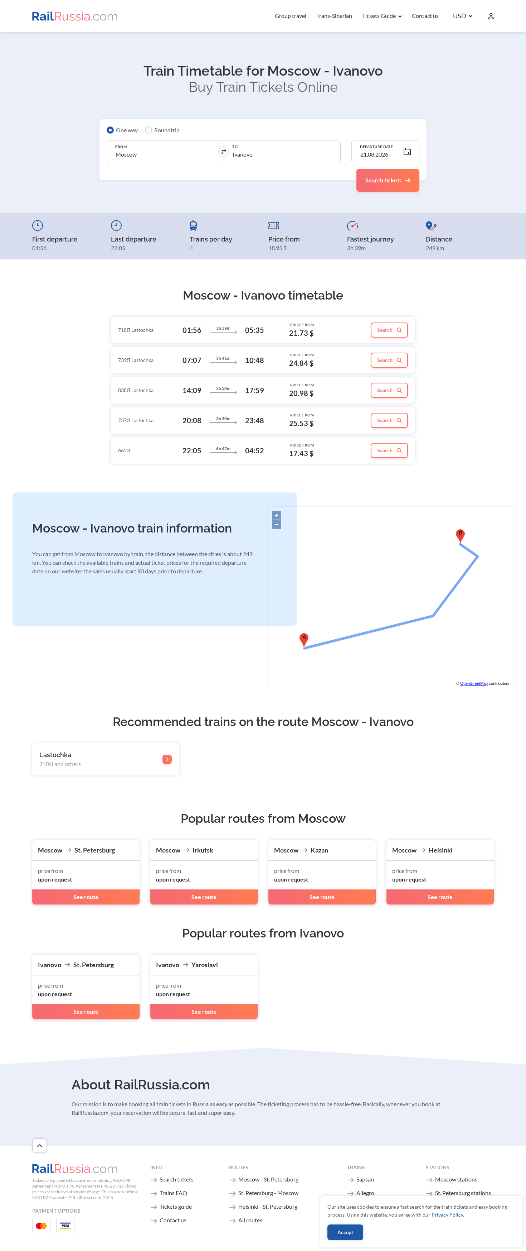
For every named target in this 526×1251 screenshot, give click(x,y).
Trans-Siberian (334, 15)
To (235, 146)
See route (85, 896)
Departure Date (376, 146)
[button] (462, 16)
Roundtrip (167, 129)
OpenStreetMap (474, 683)
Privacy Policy (447, 1215)
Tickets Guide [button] (379, 15)
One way (127, 129)
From (121, 146)
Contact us (425, 15)
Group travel (290, 15)
